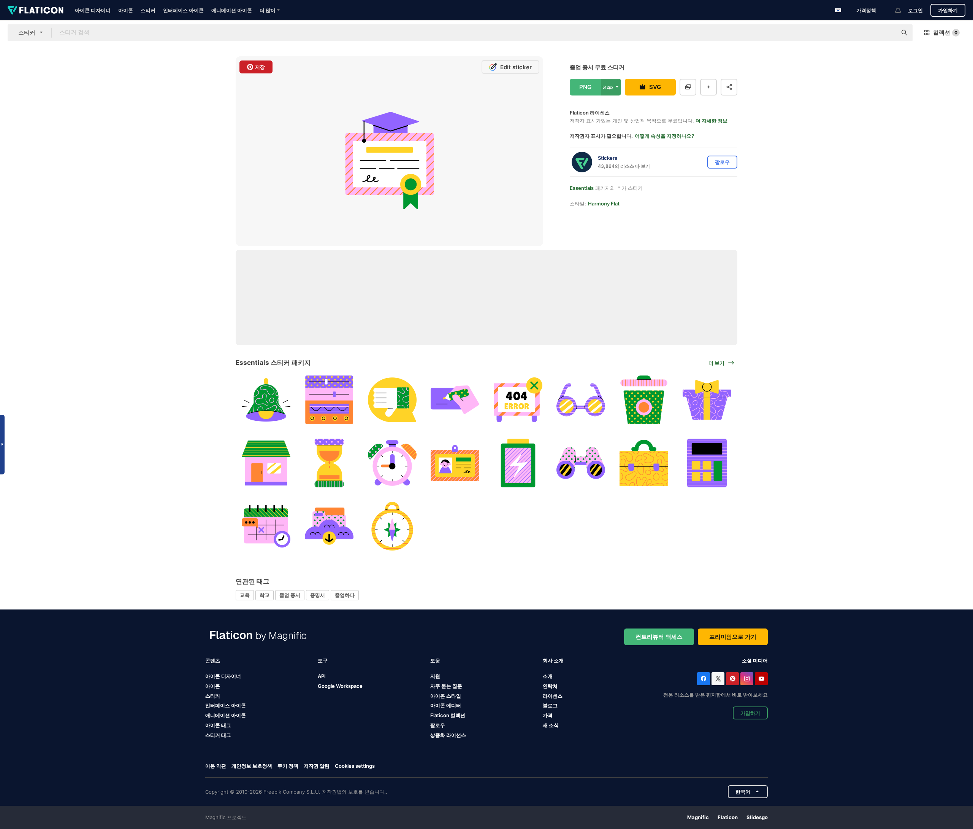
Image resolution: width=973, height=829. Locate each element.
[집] (266, 463)
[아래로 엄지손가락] (392, 400)
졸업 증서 (289, 595)
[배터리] (518, 463)
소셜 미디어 (755, 660)
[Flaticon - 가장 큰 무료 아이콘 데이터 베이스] (35, 10)
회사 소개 (553, 660)
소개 (548, 676)
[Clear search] (887, 32)
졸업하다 (345, 595)
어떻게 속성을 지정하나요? (664, 136)
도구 (323, 660)
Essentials (582, 188)
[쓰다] (455, 400)
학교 (264, 595)
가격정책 (866, 10)
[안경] (581, 400)
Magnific (698, 817)
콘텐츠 (212, 660)
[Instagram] (746, 678)
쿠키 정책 (287, 766)
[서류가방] (644, 463)
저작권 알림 (317, 766)
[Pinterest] (732, 678)
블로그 (550, 705)
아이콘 (125, 10)
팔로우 (437, 725)
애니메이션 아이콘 (231, 10)
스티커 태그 (218, 735)
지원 (435, 676)
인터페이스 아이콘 (183, 10)
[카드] (455, 463)
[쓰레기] (644, 400)
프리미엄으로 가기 (732, 636)
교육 (245, 595)
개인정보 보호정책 (251, 766)
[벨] (266, 400)
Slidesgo (757, 817)
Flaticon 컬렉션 (447, 715)
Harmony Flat (604, 203)
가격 (548, 715)
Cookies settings (355, 766)
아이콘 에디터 (445, 705)
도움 (435, 660)
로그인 (915, 10)
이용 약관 (215, 766)
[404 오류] (518, 400)
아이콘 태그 (218, 725)
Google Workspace (340, 686)
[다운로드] (329, 526)
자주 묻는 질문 (446, 686)
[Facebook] (703, 678)
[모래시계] (329, 463)
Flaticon (728, 817)
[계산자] (707, 463)
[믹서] (329, 400)
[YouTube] (761, 678)
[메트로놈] (392, 526)
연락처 (550, 686)
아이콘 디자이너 (93, 10)
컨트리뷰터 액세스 (659, 636)
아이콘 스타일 (445, 696)
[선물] (707, 400)
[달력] (266, 526)
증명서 (317, 595)
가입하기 (948, 10)
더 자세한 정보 (711, 121)
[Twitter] (718, 678)
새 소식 (551, 725)
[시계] (392, 463)
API (322, 676)
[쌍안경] (581, 463)
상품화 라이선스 (448, 735)
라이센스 (553, 696)
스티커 (148, 10)
